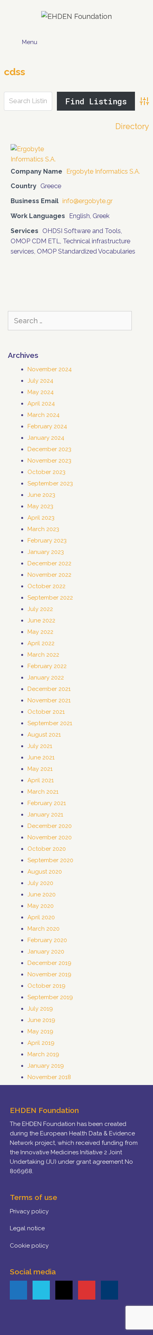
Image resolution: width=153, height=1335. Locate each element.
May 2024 (40, 392)
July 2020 (40, 883)
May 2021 (40, 768)
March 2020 (43, 928)
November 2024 (49, 369)
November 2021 (49, 700)
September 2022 (50, 597)
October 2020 (46, 848)
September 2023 (50, 483)
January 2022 (45, 677)
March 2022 (43, 654)
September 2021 (49, 723)
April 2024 (41, 403)
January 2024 (45, 437)
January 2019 (45, 1065)
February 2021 (46, 803)
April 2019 (41, 1042)
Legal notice (27, 1228)
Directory (132, 126)
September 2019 (50, 997)
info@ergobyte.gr (87, 201)
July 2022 (40, 609)
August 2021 (44, 734)
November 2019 (49, 974)
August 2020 (44, 871)
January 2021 (45, 814)
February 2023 (47, 540)
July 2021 (39, 746)
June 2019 (41, 1020)
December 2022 (49, 563)
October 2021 (46, 711)
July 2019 (40, 1008)
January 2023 (45, 551)
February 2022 (47, 666)
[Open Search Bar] (136, 39)
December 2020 (49, 826)
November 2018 (49, 1077)
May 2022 (40, 631)
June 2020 (41, 894)
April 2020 (41, 917)
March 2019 (43, 1054)
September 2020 (50, 860)
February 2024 (47, 426)
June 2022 (41, 620)
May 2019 (40, 1031)
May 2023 (40, 506)
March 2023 (43, 529)
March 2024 (43, 414)
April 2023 (41, 517)
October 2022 (46, 586)
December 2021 (49, 688)
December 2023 (49, 449)
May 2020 (40, 905)
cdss (14, 72)
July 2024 (40, 380)
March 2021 (42, 791)
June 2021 (41, 757)
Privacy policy (29, 1211)
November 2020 (49, 837)
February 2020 (47, 940)
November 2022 (49, 574)
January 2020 (45, 951)
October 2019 (46, 985)
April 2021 (40, 780)
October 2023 (46, 472)
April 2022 (41, 643)
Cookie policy (29, 1245)
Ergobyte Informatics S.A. (103, 171)
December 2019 (49, 963)
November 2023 (49, 460)
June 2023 (41, 494)
